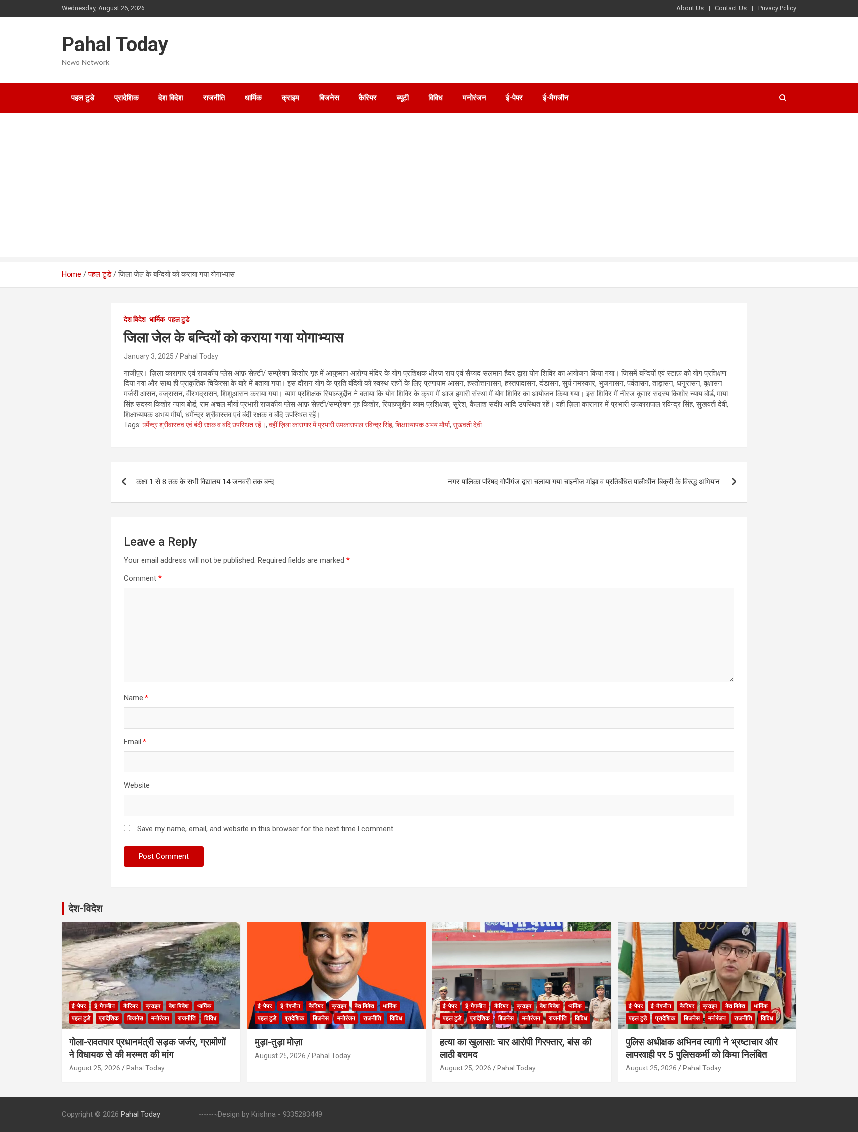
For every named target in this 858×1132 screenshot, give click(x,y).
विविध (436, 97)
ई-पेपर (514, 97)
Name (136, 697)
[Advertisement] (429, 187)
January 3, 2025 (149, 356)
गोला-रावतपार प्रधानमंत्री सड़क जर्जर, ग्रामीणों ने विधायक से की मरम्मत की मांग (147, 1048)
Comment (143, 578)
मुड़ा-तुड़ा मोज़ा (278, 1042)
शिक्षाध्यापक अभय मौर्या (422, 425)
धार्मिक (253, 97)
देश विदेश (170, 97)
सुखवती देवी (467, 425)
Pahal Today (115, 44)
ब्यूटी (403, 97)
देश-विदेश (86, 908)
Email (135, 741)
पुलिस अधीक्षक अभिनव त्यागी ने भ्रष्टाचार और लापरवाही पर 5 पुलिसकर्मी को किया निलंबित (702, 1048)
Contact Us (731, 8)
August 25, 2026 (94, 1068)
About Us (690, 8)
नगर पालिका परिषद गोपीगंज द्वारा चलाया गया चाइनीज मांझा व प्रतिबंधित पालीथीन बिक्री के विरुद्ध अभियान (585, 481)
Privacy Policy (777, 8)
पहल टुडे (83, 97)
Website (137, 785)
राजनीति (214, 97)
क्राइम (290, 97)
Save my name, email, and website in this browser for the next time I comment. (266, 828)
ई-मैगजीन (556, 97)
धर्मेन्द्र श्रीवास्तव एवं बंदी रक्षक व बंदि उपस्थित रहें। (204, 425)
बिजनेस (329, 97)
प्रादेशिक (126, 97)
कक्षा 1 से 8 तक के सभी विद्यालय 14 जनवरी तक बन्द (205, 481)
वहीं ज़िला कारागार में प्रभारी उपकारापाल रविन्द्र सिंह (330, 425)
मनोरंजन (474, 97)
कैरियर (368, 97)
